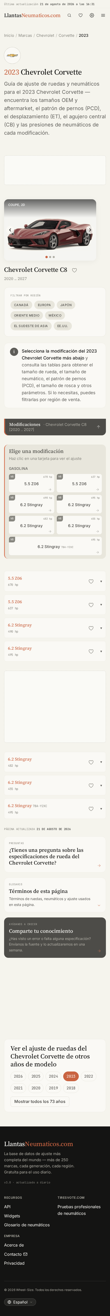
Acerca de (14, 1245)
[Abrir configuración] (91, 15)
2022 (88, 1076)
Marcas (25, 35)
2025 (35, 1076)
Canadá (21, 305)
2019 (53, 1088)
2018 (71, 1088)
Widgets (12, 1215)
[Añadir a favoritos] (74, 270)
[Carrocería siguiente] (90, 230)
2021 (18, 1088)
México (55, 315)
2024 (53, 1076)
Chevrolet (45, 35)
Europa (44, 305)
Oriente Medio (26, 315)
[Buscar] (69, 15)
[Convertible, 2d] (54, 257)
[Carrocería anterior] (10, 230)
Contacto (13, 1254)
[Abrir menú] (103, 15)
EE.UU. (62, 326)
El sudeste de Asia (31, 326)
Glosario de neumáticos (27, 1224)
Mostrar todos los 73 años (39, 1101)
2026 (18, 1076)
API (7, 1206)
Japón (66, 305)
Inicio (9, 35)
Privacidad (14, 1263)
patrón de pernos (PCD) (70, 108)
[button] (55, 427)
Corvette (66, 35)
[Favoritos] (80, 15)
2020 (35, 1088)
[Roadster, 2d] (50, 257)
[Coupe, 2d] (46, 257)
